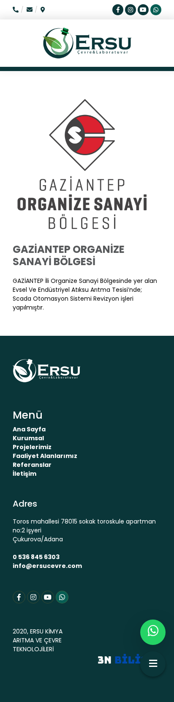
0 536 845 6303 (36, 557)
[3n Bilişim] (129, 659)
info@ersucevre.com (47, 566)
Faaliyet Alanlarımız (45, 456)
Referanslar (32, 465)
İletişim (24, 473)
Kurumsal (28, 438)
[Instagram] (33, 597)
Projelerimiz (32, 447)
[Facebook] (19, 597)
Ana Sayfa (29, 429)
